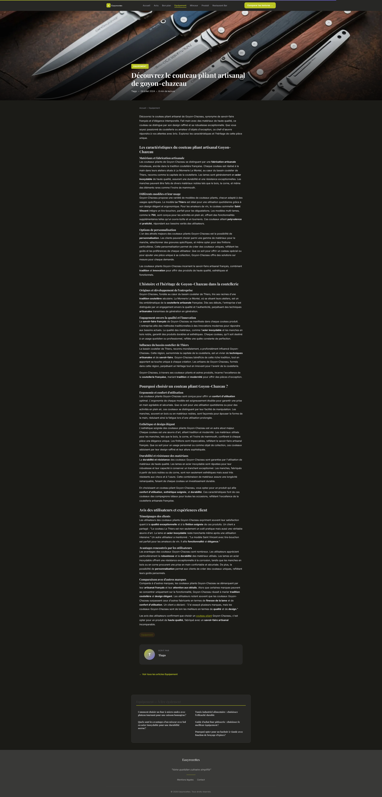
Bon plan (166, 5)
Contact (201, 779)
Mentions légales (185, 779)
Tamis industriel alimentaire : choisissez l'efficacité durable (216, 713)
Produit (205, 5)
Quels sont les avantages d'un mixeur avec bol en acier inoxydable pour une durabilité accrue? (162, 725)
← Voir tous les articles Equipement (158, 674)
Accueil (146, 5)
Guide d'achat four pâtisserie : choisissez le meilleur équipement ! (217, 723)
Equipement (180, 5)
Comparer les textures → (260, 5)
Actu (156, 5)
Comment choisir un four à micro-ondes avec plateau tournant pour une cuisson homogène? (162, 713)
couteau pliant (204, 615)
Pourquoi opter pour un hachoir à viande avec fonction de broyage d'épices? (219, 733)
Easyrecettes (191, 759)
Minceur (194, 5)
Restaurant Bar (219, 5)
